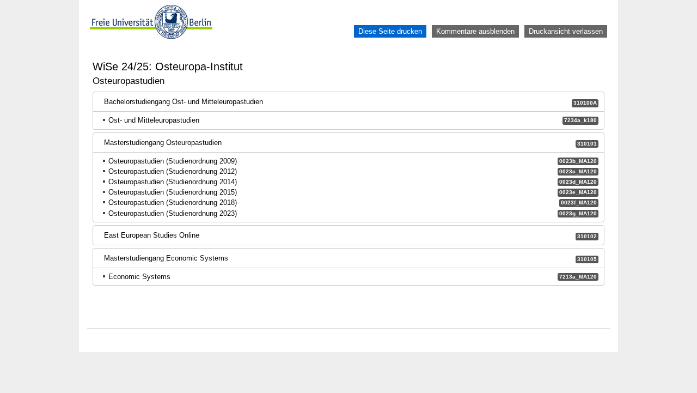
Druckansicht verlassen (566, 31)
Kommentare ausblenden (475, 31)
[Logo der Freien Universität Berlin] (151, 31)
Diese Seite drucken (390, 31)
